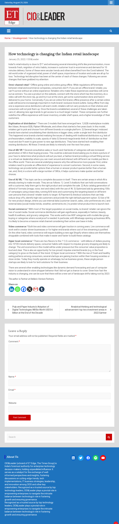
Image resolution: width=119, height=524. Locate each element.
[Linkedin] (11, 289)
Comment (14, 341)
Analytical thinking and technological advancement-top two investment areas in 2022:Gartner (86, 309)
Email (12, 390)
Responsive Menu (111, 2)
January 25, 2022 (17, 59)
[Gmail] (35, 289)
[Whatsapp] (17, 289)
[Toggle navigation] (9, 30)
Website (12, 403)
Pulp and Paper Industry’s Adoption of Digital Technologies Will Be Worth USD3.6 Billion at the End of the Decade (32, 309)
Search (109, 437)
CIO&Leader (33, 59)
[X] (29, 289)
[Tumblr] (41, 289)
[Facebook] (23, 289)
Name (12, 376)
